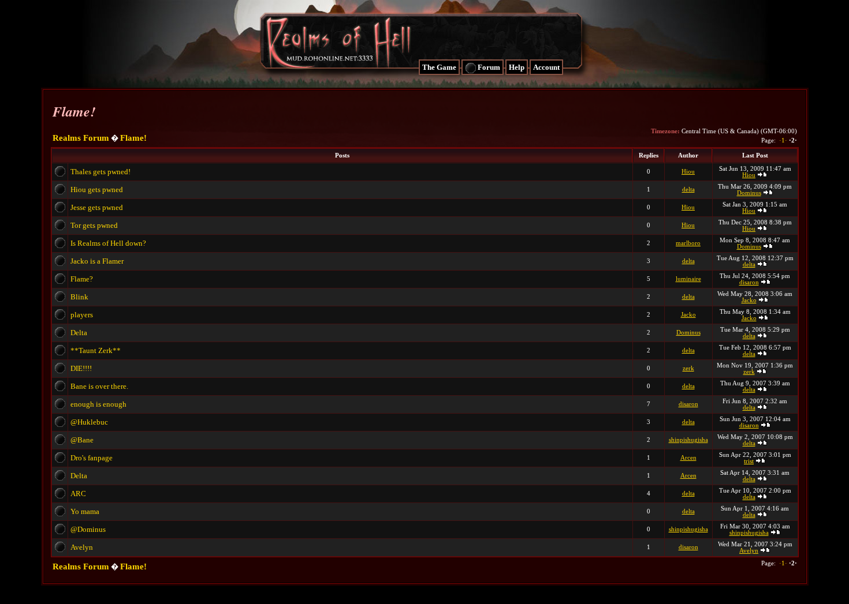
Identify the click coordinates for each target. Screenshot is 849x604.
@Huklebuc (90, 422)
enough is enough (99, 404)
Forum (488, 67)
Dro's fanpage (92, 457)
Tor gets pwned (95, 225)
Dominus (749, 193)
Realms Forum (81, 137)
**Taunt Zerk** (96, 350)
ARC (79, 493)
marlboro (688, 243)
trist (749, 461)
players (82, 314)
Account (546, 67)
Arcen (688, 458)
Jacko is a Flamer (97, 261)
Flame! (133, 137)
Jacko (749, 300)
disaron (749, 282)
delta (688, 189)
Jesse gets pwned (97, 207)
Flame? (82, 279)
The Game (439, 67)
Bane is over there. (100, 386)
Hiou (688, 171)
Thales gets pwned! (101, 171)
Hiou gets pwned (97, 189)
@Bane (82, 440)
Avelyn (82, 547)
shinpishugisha (688, 440)
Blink (80, 296)
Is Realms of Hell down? (109, 243)
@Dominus (88, 529)
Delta (79, 332)
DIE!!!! (82, 368)
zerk (688, 368)
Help (516, 67)
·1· (782, 140)
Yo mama (85, 511)
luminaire (688, 279)
